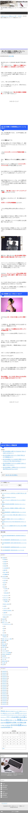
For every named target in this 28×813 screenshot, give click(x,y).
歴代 (18, 722)
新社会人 (5, 636)
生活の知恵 (4, 634)
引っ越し (4, 662)
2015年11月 (4, 678)
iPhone (3, 711)
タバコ (16, 715)
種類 (23, 725)
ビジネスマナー (5, 657)
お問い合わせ (5, 785)
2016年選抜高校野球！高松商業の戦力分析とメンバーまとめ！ (14, 539)
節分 (4, 584)
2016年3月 (4, 671)
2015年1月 (4, 693)
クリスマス (5, 578)
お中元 (17, 713)
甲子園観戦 (5, 574)
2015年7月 (4, 683)
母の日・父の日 (6, 604)
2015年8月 (4, 681)
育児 (3, 664)
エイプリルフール (6, 614)
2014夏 (4, 559)
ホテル (25, 715)
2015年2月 (4, 692)
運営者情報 (4, 787)
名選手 (4, 570)
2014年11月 (4, 697)
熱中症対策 (14, 725)
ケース (6, 715)
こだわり (21, 713)
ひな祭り (6, 588)
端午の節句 (6, 592)
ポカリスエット (3, 717)
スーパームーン (11, 715)
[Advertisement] (14, 34)
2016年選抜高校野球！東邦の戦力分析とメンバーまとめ (13, 550)
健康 (14, 717)
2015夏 (4, 561)
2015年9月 (4, 680)
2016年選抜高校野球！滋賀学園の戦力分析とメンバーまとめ (14, 547)
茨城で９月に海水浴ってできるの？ (9, 497)
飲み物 (5, 727)
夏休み (8, 720)
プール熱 (22, 715)
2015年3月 (4, 690)
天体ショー (12, 720)
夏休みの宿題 (4, 661)
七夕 (5, 590)
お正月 (4, 580)
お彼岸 (4, 612)
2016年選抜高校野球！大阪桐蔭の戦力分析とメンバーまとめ (14, 512)
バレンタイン (5, 595)
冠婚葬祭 (4, 645)
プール (19, 715)
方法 (4, 722)
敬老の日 (5, 616)
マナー (3, 659)
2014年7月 (4, 704)
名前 (3, 720)
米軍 (25, 725)
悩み (23, 720)
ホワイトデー (5, 597)
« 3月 (3, 748)
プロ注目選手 (5, 568)
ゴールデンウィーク (7, 624)
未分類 (3, 655)
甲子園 (3, 557)
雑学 (3, 642)
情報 (24, 720)
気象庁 (3, 725)
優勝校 (17, 717)
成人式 (7, 475)
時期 (7, 722)
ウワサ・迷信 (4, 650)
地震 (4, 720)
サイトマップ (5, 789)
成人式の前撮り (14, 475)
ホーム (3, 783)
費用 (2, 727)
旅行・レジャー (5, 622)
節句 (4, 586)
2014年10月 (4, 698)
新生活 (3, 619)
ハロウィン (5, 608)
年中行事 (11, 56)
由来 (20, 725)
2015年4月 (4, 688)
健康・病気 (4, 640)
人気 (12, 717)
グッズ (3, 715)
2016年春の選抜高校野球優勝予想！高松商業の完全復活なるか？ (14, 536)
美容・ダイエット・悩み (7, 638)
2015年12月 (4, 676)
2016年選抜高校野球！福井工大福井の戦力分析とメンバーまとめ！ (14, 543)
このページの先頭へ (15, 811)
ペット (3, 649)
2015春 (4, 563)
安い (16, 720)
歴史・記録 (5, 572)
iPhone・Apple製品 (6, 654)
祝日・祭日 (4, 643)
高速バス (9, 727)
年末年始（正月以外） (7, 610)
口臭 (23, 717)
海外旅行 (9, 725)
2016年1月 (4, 674)
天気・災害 (4, 647)
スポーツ (4, 620)
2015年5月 (4, 686)
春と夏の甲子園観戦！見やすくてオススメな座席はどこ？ (13, 518)
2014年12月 (4, 695)
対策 (19, 720)
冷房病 (20, 717)
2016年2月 (4, 673)
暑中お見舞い (13, 722)
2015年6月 (4, 685)
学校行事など (5, 599)
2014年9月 (4, 700)
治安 (5, 725)
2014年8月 (4, 702)
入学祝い (6, 601)
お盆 (4, 606)
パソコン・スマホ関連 (6, 652)
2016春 (4, 565)
